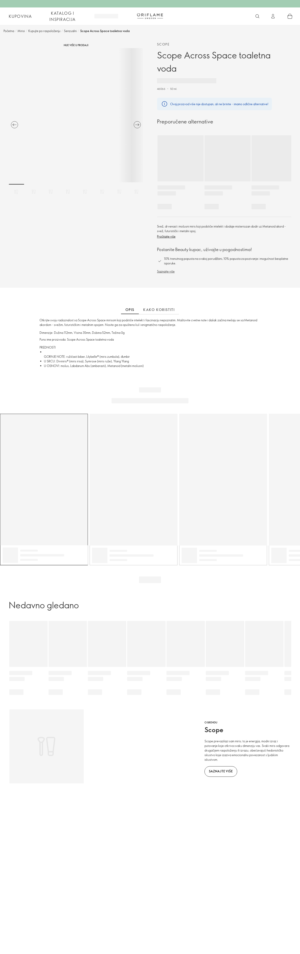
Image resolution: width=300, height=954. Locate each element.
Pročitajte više (166, 236)
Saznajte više (166, 271)
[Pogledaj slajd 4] (68, 191)
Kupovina (20, 16)
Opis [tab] (129, 309)
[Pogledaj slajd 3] (50, 191)
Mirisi (21, 31)
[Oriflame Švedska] (150, 16)
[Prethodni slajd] (14, 124)
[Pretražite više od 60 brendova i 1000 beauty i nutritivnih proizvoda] (257, 16)
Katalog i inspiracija (62, 16)
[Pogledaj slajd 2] (33, 191)
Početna (9, 31)
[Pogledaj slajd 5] (85, 191)
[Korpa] (290, 16)
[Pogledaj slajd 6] (102, 191)
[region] (76, 115)
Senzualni (70, 31)
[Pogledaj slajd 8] (136, 191)
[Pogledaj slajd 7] (119, 191)
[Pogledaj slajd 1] (16, 191)
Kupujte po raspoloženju (44, 31)
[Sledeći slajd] (137, 124)
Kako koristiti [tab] (159, 309)
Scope (163, 44)
